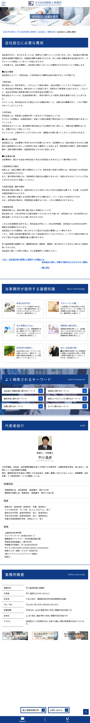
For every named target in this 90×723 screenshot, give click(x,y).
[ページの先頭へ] (86, 712)
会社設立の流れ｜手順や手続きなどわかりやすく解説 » (65, 262)
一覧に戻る (45, 267)
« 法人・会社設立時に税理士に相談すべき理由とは (23, 259)
